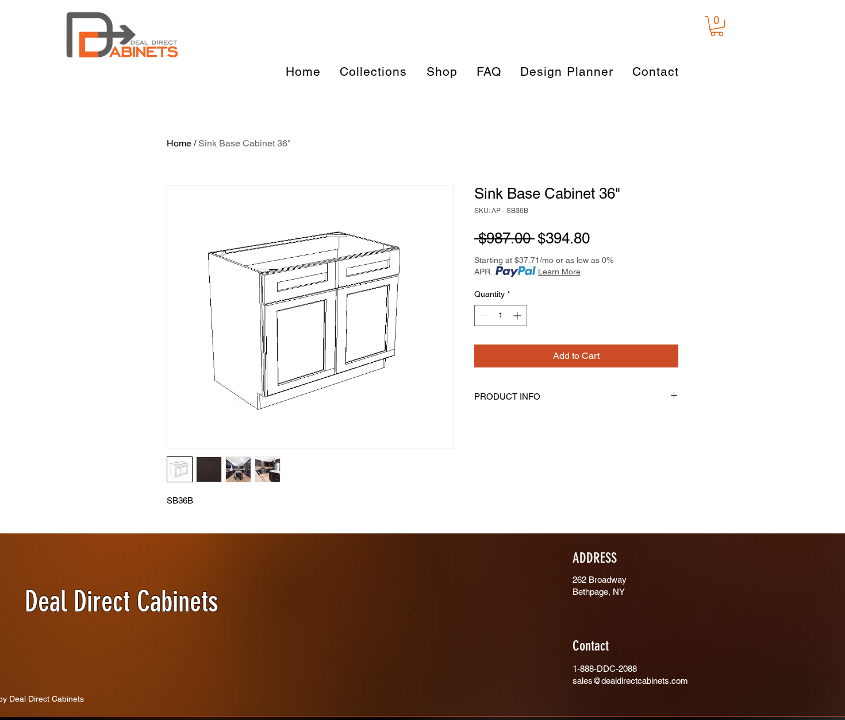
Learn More (559, 271)
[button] (717, 26)
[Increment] (518, 315)
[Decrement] (483, 315)
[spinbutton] (500, 315)
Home (179, 143)
